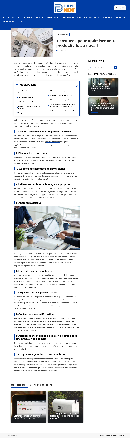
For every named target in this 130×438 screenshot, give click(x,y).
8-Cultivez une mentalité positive (60, 100)
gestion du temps (52, 142)
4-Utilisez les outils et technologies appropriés (29, 107)
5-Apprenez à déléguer (25, 113)
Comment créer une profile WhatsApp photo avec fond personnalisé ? (102, 106)
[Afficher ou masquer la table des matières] (58, 85)
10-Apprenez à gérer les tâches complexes (63, 111)
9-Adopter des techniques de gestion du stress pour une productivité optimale (62, 105)
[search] (117, 7)
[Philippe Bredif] (65, 7)
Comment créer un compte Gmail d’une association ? (26, 417)
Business (63, 34)
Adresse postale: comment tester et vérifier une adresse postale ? (64, 415)
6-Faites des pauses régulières (59, 91)
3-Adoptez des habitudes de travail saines (31, 102)
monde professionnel (46, 63)
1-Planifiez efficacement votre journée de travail (31, 92)
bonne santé (23, 173)
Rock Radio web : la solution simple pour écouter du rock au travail (101, 87)
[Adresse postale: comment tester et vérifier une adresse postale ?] (65, 407)
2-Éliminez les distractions (26, 97)
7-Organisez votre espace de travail (61, 95)
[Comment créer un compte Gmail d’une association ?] (28, 407)
